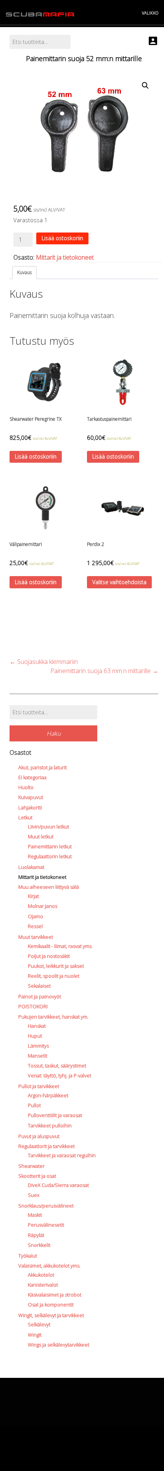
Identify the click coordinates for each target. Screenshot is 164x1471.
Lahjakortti (30, 807)
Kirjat (33, 896)
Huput (35, 1035)
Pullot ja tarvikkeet (38, 1086)
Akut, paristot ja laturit (42, 767)
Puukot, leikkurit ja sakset (56, 965)
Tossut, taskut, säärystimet (57, 1065)
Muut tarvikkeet (35, 936)
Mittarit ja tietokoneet (65, 257)
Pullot (34, 1105)
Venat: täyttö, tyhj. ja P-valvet (59, 1075)
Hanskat (37, 1025)
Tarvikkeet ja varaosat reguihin (62, 1155)
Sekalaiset (39, 985)
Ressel (35, 926)
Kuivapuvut (30, 797)
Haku (54, 733)
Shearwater (31, 1166)
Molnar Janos (42, 906)
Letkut (25, 817)
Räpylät (36, 1235)
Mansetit (37, 1055)
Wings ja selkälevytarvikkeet (58, 1344)
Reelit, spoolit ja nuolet (53, 975)
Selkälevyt (39, 1324)
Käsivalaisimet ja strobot (54, 1294)
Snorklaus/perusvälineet (46, 1205)
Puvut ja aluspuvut (38, 1136)
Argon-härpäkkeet (48, 1095)
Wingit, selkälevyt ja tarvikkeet (51, 1315)
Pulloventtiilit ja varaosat (55, 1115)
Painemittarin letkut (50, 846)
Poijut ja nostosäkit (49, 956)
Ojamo (35, 916)
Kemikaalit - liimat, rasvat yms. (60, 946)
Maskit (35, 1214)
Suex (33, 1195)
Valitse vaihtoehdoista (119, 582)
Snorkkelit (39, 1245)
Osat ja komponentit (51, 1304)
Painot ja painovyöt (39, 996)
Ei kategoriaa (32, 777)
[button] (145, 85)
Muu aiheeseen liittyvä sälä (48, 886)
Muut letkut (40, 836)
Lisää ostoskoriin (62, 238)
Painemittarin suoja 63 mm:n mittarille (104, 671)
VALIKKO (150, 13)
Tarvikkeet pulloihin (50, 1125)
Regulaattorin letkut (50, 856)
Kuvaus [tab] (24, 272)
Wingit (35, 1334)
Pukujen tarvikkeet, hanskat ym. (53, 1016)
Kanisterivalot (43, 1284)
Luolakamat (31, 867)
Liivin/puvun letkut (48, 826)
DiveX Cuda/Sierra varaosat (58, 1185)
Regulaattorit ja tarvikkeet (46, 1146)
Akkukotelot (41, 1274)
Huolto (26, 787)
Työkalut (27, 1255)
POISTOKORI (33, 1006)
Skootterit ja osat (37, 1175)
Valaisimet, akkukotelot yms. (49, 1265)
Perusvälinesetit (46, 1224)
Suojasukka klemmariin (44, 661)
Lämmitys (38, 1045)
